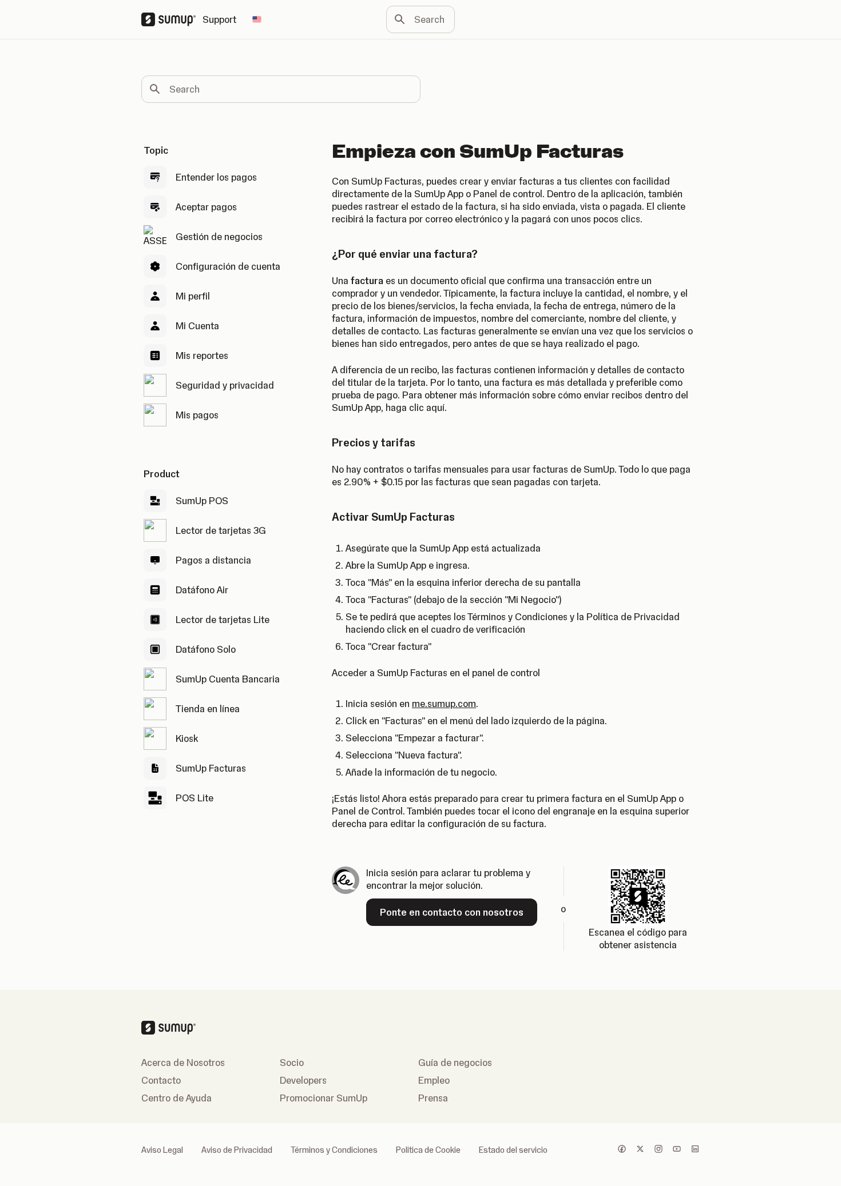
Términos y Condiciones (334, 1150)
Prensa (433, 1098)
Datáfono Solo (206, 649)
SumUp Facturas (211, 768)
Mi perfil (193, 296)
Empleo (434, 1080)
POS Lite (194, 798)
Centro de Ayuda (176, 1098)
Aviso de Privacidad (236, 1150)
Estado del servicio (513, 1150)
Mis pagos (197, 415)
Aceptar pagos (206, 207)
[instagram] (658, 1150)
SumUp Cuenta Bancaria (228, 679)
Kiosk (187, 738)
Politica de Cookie (428, 1150)
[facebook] (621, 1150)
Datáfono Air (202, 590)
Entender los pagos (216, 177)
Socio (292, 1062)
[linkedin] (695, 1150)
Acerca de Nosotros (183, 1062)
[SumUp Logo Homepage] (172, 19)
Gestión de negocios (219, 236)
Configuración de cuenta (228, 266)
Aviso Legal (162, 1150)
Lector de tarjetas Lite (222, 619)
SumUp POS (202, 500)
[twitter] (640, 1150)
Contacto (161, 1080)
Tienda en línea (208, 708)
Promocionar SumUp (323, 1098)
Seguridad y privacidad (225, 385)
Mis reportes (202, 355)
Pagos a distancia (213, 560)
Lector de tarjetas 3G (221, 530)
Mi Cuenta (197, 326)
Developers (303, 1080)
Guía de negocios (455, 1062)
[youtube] (676, 1150)
